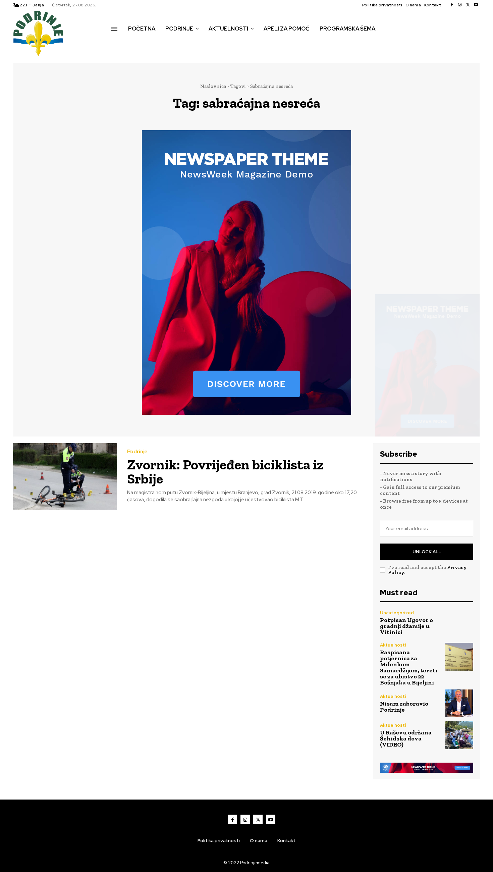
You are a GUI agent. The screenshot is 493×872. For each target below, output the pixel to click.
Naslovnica (213, 86)
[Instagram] (460, 5)
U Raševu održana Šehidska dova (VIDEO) (406, 738)
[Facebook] (452, 5)
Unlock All (427, 552)
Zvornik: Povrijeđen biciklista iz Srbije (225, 471)
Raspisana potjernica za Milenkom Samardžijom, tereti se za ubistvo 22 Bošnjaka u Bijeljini (408, 667)
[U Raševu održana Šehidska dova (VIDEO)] (459, 735)
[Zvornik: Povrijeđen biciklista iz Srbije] (65, 476)
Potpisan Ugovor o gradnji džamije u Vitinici (406, 626)
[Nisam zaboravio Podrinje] (459, 703)
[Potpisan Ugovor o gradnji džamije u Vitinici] (459, 623)
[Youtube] (476, 5)
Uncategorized (397, 613)
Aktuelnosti (393, 645)
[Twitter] (468, 5)
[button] (119, 43)
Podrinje (137, 451)
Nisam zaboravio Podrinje (404, 706)
